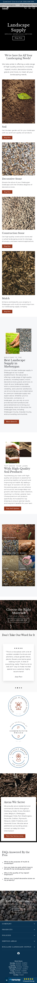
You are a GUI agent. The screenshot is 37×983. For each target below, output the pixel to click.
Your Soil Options (12, 508)
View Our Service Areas (14, 836)
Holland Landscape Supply (16, 947)
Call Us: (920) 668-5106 (18, 620)
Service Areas (9, 941)
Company (7, 924)
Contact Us (18, 910)
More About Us (11, 422)
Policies (6, 935)
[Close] (6, 980)
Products (7, 929)
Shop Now (18, 38)
